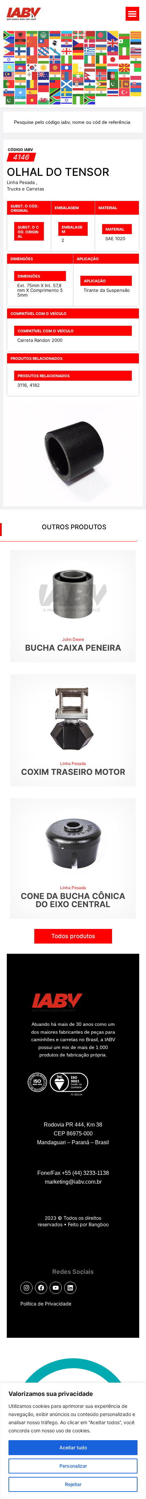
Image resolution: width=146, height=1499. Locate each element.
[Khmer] (20, 67)
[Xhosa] (55, 99)
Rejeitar (73, 1484)
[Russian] (44, 83)
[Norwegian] (101, 75)
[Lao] (67, 67)
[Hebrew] (9, 59)
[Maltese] (32, 75)
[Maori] (44, 75)
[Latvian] (90, 67)
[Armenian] (55, 34)
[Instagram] (26, 1288)
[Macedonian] (124, 67)
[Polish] (136, 75)
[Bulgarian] (124, 34)
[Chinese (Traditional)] (44, 42)
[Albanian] (20, 34)
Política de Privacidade (45, 1303)
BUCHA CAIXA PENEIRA (73, 648)
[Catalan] (136, 34)
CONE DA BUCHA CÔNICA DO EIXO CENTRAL (73, 900)
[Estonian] (136, 42)
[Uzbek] (20, 99)
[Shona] (101, 83)
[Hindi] (20, 59)
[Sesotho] (90, 83)
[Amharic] (32, 34)
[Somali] (20, 91)
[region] (73, 1441)
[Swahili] (55, 91)
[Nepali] (90, 75)
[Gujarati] (101, 50)
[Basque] (78, 34)
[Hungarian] (44, 59)
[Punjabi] (20, 83)
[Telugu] (101, 91)
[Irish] (90, 59)
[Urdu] (9, 99)
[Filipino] (9, 50)
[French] (32, 50)
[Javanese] (124, 59)
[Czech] (78, 42)
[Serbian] (78, 83)
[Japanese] (113, 59)
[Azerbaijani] (67, 34)
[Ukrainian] (136, 91)
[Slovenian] (9, 91)
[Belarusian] (90, 34)
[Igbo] (67, 59)
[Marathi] (55, 75)
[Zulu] (90, 99)
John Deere (73, 639)
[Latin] (78, 67)
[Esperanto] (124, 42)
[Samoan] (55, 83)
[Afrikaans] (9, 34)
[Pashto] (113, 75)
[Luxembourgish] (113, 67)
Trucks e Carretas (25, 188)
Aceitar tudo (73, 1447)
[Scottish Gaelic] (67, 83)
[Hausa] (124, 50)
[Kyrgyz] (55, 67)
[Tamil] (90, 91)
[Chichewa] (20, 42)
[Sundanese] (44, 91)
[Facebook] (41, 1288)
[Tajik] (78, 91)
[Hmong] (32, 59)
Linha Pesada (21, 182)
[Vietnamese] (32, 99)
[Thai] (113, 91)
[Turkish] (124, 91)
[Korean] (32, 67)
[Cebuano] (9, 42)
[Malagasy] (136, 67)
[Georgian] (67, 50)
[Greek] (90, 50)
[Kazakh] (9, 67)
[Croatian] (67, 42)
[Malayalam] (20, 75)
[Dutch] (101, 42)
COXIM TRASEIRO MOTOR (73, 772)
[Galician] (55, 50)
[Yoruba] (78, 99)
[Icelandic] (55, 59)
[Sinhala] (124, 83)
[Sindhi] (113, 83)
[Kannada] (136, 59)
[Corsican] (55, 42)
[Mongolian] (67, 75)
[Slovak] (136, 83)
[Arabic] (44, 34)
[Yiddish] (67, 99)
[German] (78, 50)
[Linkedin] (70, 1288)
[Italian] (101, 59)
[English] (113, 42)
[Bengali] (101, 34)
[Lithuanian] (101, 67)
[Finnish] (20, 50)
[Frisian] (44, 50)
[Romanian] (32, 83)
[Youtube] (56, 1288)
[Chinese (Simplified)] (32, 42)
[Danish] (90, 42)
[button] (133, 14)
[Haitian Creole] (113, 50)
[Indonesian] (78, 59)
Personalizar (73, 1466)
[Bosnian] (113, 34)
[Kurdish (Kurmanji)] (44, 67)
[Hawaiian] (136, 50)
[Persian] (124, 75)
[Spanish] (32, 91)
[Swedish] (67, 91)
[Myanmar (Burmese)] (78, 75)
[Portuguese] (9, 83)
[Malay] (9, 75)
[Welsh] (44, 99)
